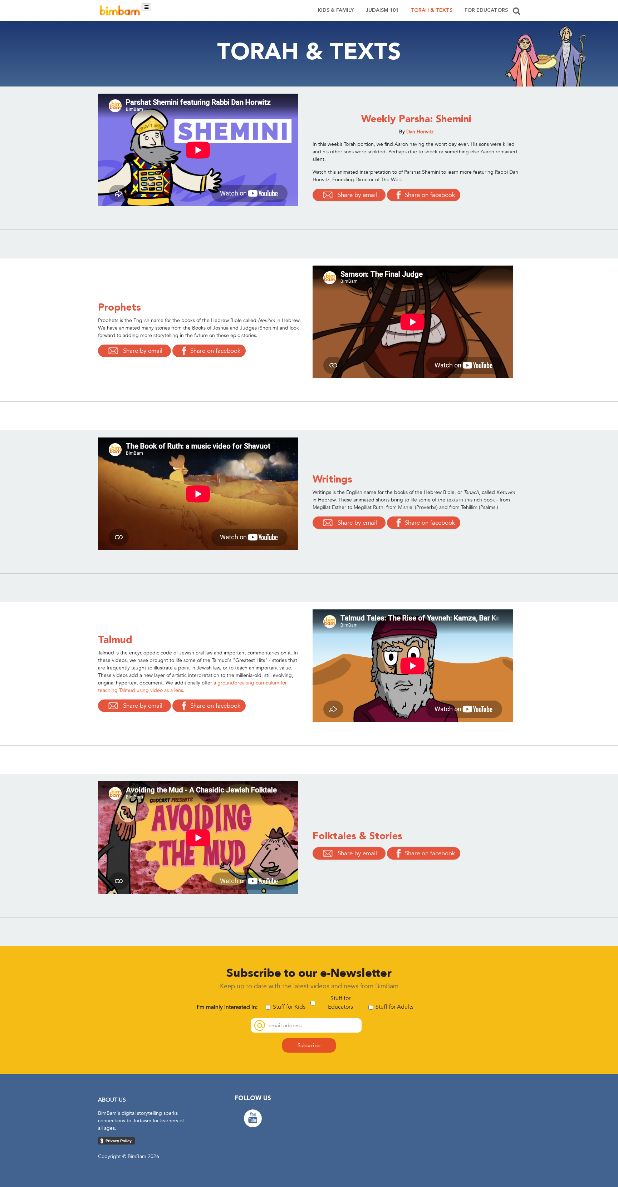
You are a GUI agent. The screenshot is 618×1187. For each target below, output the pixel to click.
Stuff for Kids (289, 1007)
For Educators (486, 10)
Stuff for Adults (394, 1007)
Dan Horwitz (419, 131)
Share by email (357, 195)
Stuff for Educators (340, 1002)
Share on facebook (430, 195)
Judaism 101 (382, 10)
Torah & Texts (431, 10)
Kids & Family (336, 10)
